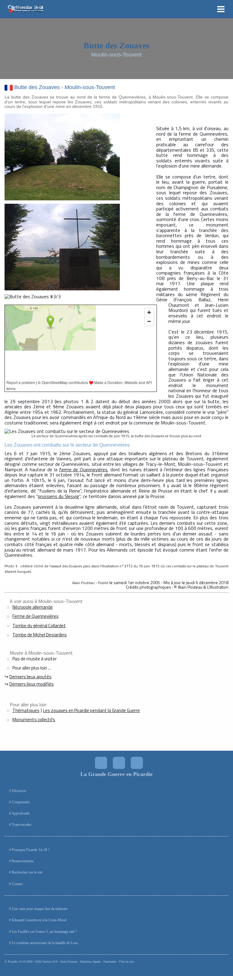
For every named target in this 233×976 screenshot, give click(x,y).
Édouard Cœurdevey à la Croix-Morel (39, 920)
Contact (17, 884)
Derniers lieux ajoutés (30, 676)
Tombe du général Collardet (39, 625)
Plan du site (126, 961)
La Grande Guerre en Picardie (116, 774)
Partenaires (109, 961)
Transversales (22, 824)
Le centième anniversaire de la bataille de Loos (45, 943)
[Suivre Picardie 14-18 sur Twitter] (101, 763)
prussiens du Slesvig (58, 496)
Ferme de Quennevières (35, 616)
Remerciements (23, 861)
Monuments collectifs (33, 719)
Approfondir (21, 813)
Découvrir (19, 791)
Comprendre (21, 802)
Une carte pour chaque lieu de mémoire (40, 909)
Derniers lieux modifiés (31, 683)
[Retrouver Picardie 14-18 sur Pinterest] (119, 763)
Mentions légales (90, 961)
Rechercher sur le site (27, 872)
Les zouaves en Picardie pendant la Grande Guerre (91, 710)
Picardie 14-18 (16, 961)
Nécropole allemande (32, 607)
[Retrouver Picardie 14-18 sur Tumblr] (137, 763)
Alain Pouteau (68, 961)
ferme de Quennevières (83, 469)
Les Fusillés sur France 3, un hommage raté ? (44, 931)
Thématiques (25, 710)
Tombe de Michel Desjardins (39, 634)
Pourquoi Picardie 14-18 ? (30, 850)
